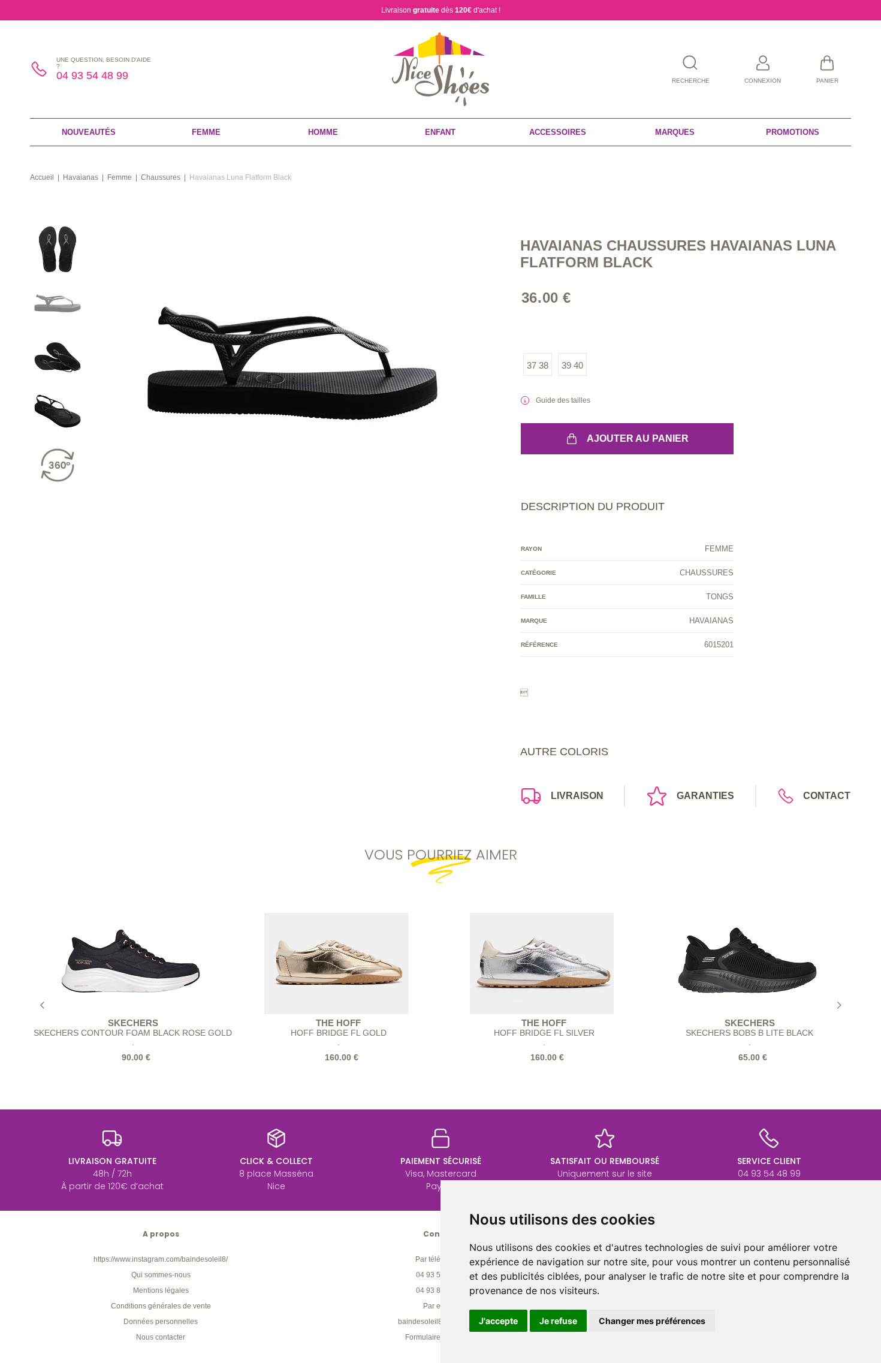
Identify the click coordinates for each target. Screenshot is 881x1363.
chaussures (160, 177)
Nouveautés (89, 132)
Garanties (705, 796)
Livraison (577, 796)
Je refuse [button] (558, 1321)
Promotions (792, 132)
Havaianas (80, 177)
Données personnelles (160, 1321)
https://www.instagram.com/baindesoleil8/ (160, 1259)
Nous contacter (160, 1337)
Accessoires (557, 132)
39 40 (572, 365)
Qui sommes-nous (161, 1275)
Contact (826, 796)
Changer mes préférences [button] (652, 1321)
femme (119, 177)
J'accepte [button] (498, 1321)
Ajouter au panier (638, 438)
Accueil (42, 177)
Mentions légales (161, 1290)
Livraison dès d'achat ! (440, 10)
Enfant (440, 132)
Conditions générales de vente (161, 1306)
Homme (323, 132)
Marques (675, 132)
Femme (206, 132)
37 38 (537, 365)
